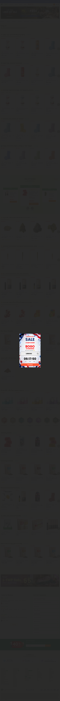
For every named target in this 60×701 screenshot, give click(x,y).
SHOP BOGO (30, 364)
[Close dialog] (39, 335)
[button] (30, 354)
